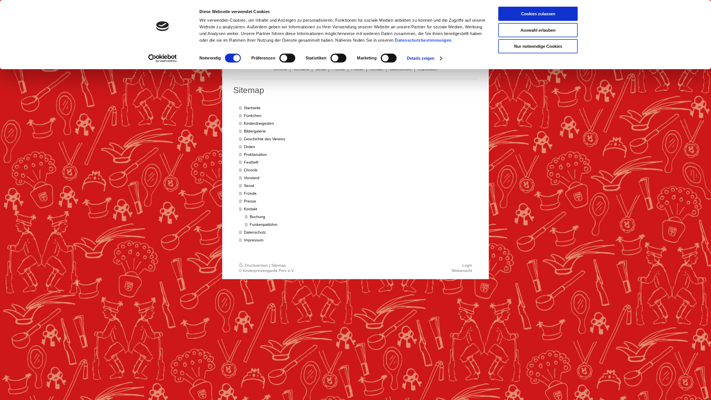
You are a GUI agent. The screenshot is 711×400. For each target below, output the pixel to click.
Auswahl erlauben (537, 30)
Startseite (252, 108)
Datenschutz (255, 232)
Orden (249, 146)
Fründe (250, 193)
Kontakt (250, 209)
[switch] (287, 58)
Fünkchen (252, 115)
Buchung (257, 216)
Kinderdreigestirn (259, 123)
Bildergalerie (255, 131)
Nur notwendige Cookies (538, 46)
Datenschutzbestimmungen (423, 40)
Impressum (254, 240)
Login (467, 265)
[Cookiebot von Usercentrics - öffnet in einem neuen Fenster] (162, 58)
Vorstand (251, 178)
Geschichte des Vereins (264, 139)
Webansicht (462, 270)
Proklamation (255, 154)
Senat (249, 185)
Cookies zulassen (538, 13)
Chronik (250, 170)
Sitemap (278, 265)
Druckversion (256, 265)
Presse (250, 201)
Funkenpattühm (263, 224)
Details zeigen (420, 58)
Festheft (251, 162)
